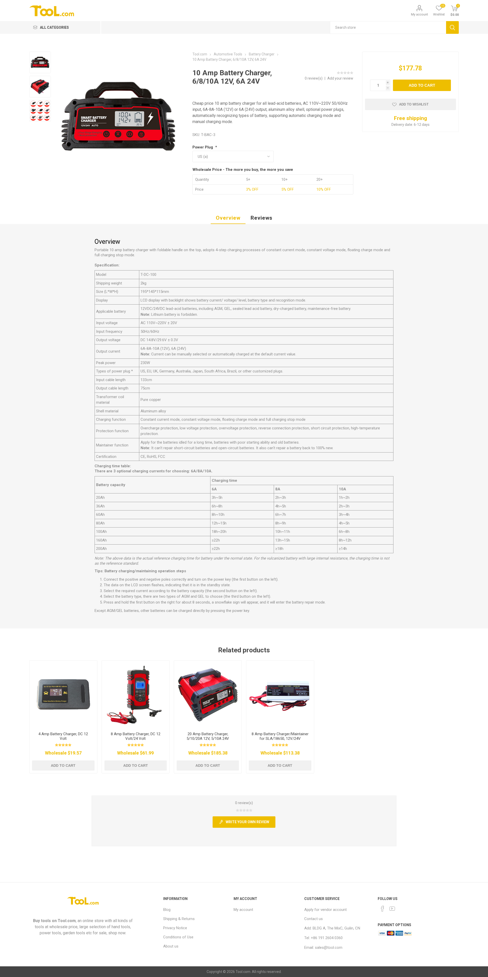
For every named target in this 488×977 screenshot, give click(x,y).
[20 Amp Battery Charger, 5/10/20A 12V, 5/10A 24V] (207, 694)
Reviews (261, 218)
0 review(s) (314, 78)
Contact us (313, 918)
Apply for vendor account (325, 909)
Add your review (340, 78)
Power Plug (203, 147)
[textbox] (388, 27)
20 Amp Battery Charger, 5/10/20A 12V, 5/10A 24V (208, 736)
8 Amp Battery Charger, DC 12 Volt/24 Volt (135, 736)
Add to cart (422, 85)
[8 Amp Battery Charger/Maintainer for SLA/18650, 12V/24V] (280, 694)
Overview (228, 218)
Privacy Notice (175, 928)
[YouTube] (392, 909)
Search (452, 27)
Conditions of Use (178, 937)
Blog (167, 909)
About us (170, 946)
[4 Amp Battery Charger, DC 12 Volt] (63, 694)
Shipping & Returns (179, 918)
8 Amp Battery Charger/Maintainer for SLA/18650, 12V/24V (280, 736)
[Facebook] (382, 909)
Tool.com (67, 920)
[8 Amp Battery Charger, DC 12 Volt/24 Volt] (135, 694)
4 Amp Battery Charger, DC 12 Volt (63, 736)
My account (419, 14)
